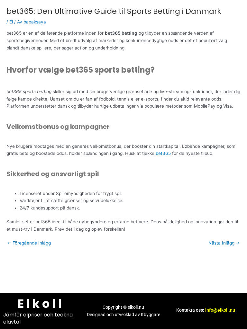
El (11, 21)
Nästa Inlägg (224, 243)
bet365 (163, 153)
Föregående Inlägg (29, 243)
